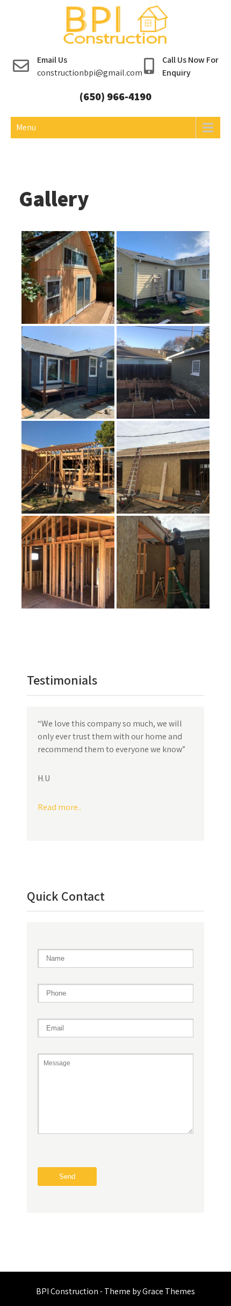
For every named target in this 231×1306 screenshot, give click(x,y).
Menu (26, 127)
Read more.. (59, 807)
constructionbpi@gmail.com (89, 72)
